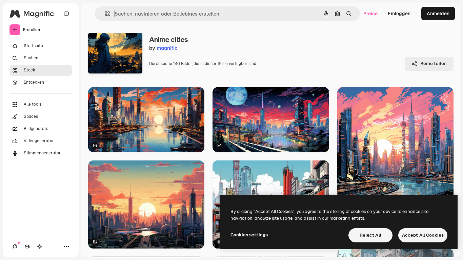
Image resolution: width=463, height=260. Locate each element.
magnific (167, 48)
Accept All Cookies (423, 235)
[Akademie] (27, 246)
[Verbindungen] (14, 246)
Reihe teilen (433, 63)
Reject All (370, 235)
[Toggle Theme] (39, 246)
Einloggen (399, 13)
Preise (370, 13)
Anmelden (438, 13)
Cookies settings (249, 235)
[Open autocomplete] (104, 13)
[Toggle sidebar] (66, 13)
